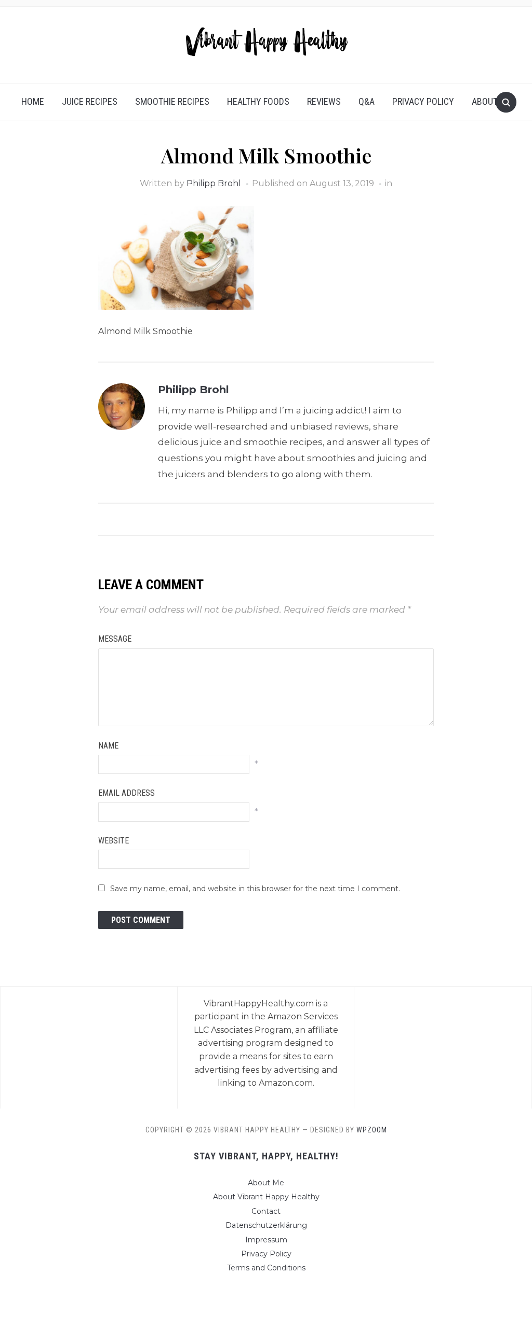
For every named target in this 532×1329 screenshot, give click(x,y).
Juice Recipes (89, 101)
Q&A (366, 101)
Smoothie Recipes (172, 101)
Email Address (126, 793)
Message (114, 639)
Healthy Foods (258, 101)
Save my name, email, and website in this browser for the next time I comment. (255, 888)
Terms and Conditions (266, 1267)
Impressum (266, 1239)
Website (113, 841)
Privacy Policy (423, 101)
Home (32, 101)
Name (108, 746)
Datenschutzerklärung (266, 1225)
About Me (491, 101)
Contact (266, 1211)
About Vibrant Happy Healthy (266, 1196)
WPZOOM (371, 1130)
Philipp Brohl (214, 183)
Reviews (324, 101)
